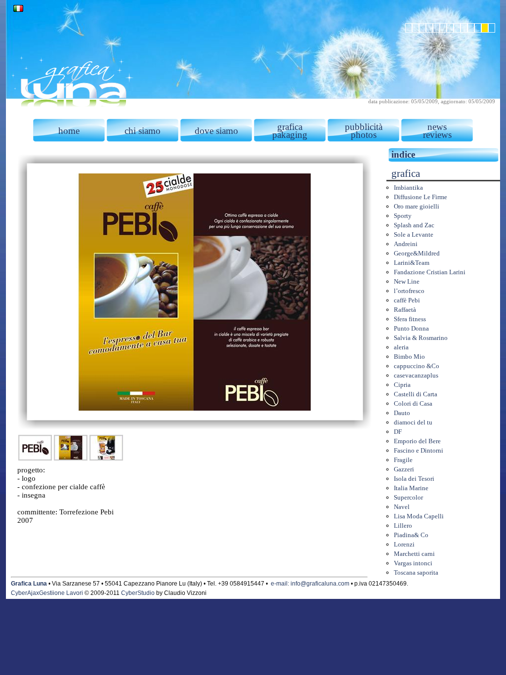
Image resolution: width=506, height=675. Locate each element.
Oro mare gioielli (416, 206)
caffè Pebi (407, 300)
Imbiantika (408, 187)
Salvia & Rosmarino (421, 337)
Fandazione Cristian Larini (429, 272)
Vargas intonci (413, 563)
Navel (402, 506)
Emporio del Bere (417, 441)
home (69, 131)
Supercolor (408, 497)
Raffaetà (405, 309)
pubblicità (363, 127)
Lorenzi (404, 544)
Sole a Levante (413, 234)
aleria (401, 347)
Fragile (403, 460)
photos (364, 134)
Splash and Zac (414, 225)
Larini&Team (411, 262)
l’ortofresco (409, 291)
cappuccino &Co (416, 366)
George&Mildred (417, 253)
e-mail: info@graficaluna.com (310, 583)
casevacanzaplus (416, 375)
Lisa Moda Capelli (419, 516)
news (437, 127)
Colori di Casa (413, 403)
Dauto (402, 413)
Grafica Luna (29, 583)
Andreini (406, 244)
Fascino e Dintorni (418, 450)
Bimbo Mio (409, 356)
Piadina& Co (411, 535)
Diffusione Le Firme (420, 197)
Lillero (403, 525)
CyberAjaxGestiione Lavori (47, 593)
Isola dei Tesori (414, 478)
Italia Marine (411, 488)
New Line (407, 281)
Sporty (403, 215)
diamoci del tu (413, 422)
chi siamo (143, 131)
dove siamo (216, 131)
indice (403, 154)
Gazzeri (404, 469)
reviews (437, 134)
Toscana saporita (416, 572)
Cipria (402, 384)
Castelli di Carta (415, 394)
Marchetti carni (414, 553)
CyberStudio (138, 593)
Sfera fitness (410, 319)
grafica (289, 127)
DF (398, 431)
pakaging (289, 134)
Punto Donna (411, 328)
